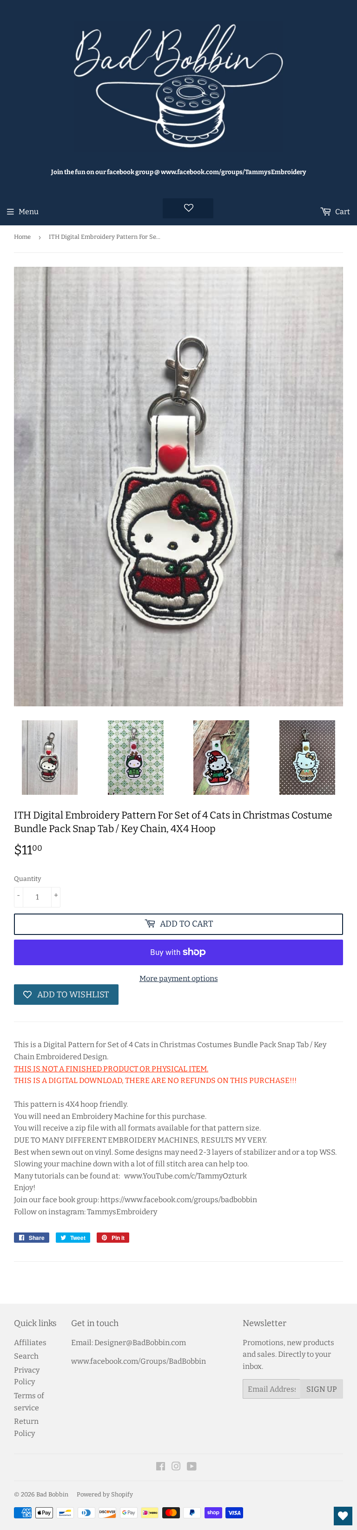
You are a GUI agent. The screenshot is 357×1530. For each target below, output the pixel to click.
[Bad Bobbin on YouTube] (192, 1467)
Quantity (27, 879)
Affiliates (30, 1342)
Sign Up (321, 1389)
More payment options (178, 978)
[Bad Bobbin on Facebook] (160, 1467)
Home (22, 236)
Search (26, 1356)
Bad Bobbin (52, 1494)
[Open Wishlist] (343, 1516)
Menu (29, 211)
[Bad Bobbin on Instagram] (176, 1467)
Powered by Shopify (105, 1494)
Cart (342, 211)
